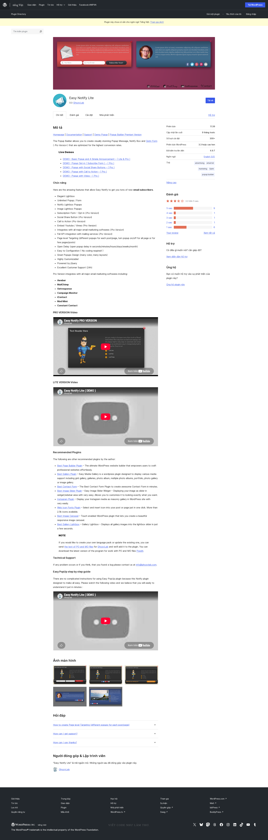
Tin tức (14, 803)
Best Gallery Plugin (66, 474)
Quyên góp (166, 807)
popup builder (208, 174)
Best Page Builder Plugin (69, 465)
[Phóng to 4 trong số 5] (83, 690)
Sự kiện (163, 803)
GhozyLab (78, 102)
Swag (164, 812)
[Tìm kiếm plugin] (41, 31)
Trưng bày (65, 799)
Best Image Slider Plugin (69, 490)
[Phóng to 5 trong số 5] (118, 690)
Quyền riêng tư (18, 812)
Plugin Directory (18, 14)
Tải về (210, 100)
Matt (213, 803)
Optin (211, 169)
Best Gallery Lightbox (68, 524)
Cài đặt (89, 115)
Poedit (140, 550)
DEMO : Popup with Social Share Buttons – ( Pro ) (89, 167)
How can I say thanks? (65, 742)
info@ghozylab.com (146, 564)
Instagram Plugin (65, 499)
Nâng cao (171, 182)
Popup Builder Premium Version (126, 134)
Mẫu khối (65, 812)
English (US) (209, 156)
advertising (199, 163)
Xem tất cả (209, 232)
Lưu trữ (14, 807)
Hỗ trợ (211, 115)
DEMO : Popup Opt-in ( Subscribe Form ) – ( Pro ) (88, 163)
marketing (203, 169)
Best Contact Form (67, 486)
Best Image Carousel (67, 516)
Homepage (58, 134)
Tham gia (164, 799)
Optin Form (151, 141)
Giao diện (65, 803)
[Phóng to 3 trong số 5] (154, 669)
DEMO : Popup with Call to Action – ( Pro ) (85, 171)
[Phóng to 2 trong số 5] (118, 669)
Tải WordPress (255, 5)
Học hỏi (114, 799)
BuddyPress (216, 812)
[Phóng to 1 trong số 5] (83, 669)
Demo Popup (101, 134)
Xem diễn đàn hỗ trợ (176, 256)
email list (210, 163)
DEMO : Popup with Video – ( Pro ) (81, 175)
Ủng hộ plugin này (175, 284)
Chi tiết (59, 115)
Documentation (74, 134)
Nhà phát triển (106, 115)
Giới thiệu (15, 799)
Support (88, 134)
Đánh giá (74, 115)
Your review (172, 232)
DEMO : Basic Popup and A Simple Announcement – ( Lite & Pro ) (96, 159)
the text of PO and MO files (78, 546)
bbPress (215, 807)
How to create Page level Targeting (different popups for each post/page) (91, 725)
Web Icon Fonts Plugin (68, 507)
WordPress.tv (118, 812)
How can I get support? (65, 733)
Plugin (63, 807)
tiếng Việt (42, 825)
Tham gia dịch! (157, 22)
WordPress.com (218, 799)
